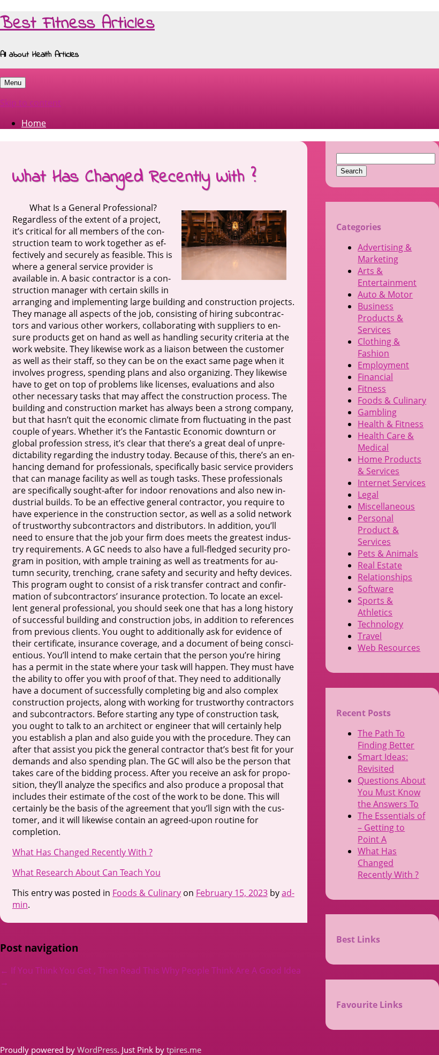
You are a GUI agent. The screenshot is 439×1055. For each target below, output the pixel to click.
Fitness (372, 388)
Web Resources (389, 648)
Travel (370, 636)
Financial (375, 377)
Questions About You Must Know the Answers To (392, 792)
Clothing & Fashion (379, 347)
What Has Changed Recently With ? (82, 852)
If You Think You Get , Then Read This (80, 970)
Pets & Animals (388, 553)
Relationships (385, 577)
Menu (12, 83)
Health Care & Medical (386, 441)
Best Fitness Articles (77, 23)
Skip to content (30, 103)
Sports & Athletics (375, 606)
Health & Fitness (390, 424)
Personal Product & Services (378, 530)
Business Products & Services (380, 318)
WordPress (97, 1049)
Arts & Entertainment (387, 277)
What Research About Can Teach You (86, 872)
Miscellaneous (386, 506)
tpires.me (183, 1049)
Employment (383, 365)
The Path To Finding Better (386, 739)
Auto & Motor (385, 294)
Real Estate (380, 565)
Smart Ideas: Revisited (383, 763)
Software (375, 589)
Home (33, 123)
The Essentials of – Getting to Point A (391, 827)
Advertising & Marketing (385, 253)
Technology (380, 624)
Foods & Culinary (146, 893)
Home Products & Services (389, 465)
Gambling (377, 412)
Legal (368, 494)
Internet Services (392, 483)
